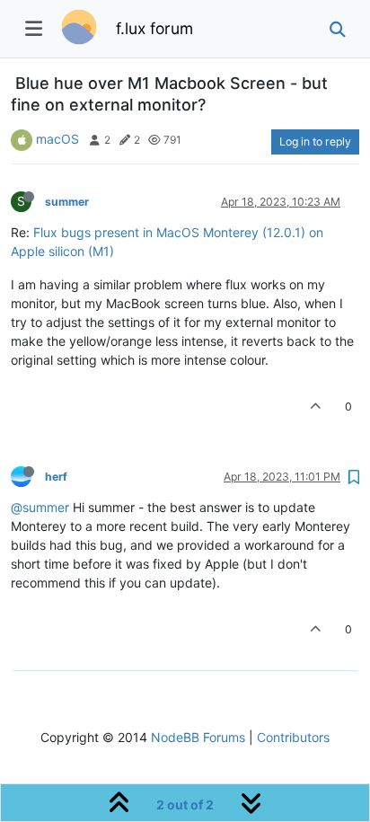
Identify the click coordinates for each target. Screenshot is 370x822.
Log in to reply (315, 141)
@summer (40, 507)
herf (56, 476)
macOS (57, 138)
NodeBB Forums (198, 737)
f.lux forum (154, 28)
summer (67, 201)
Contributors (293, 737)
